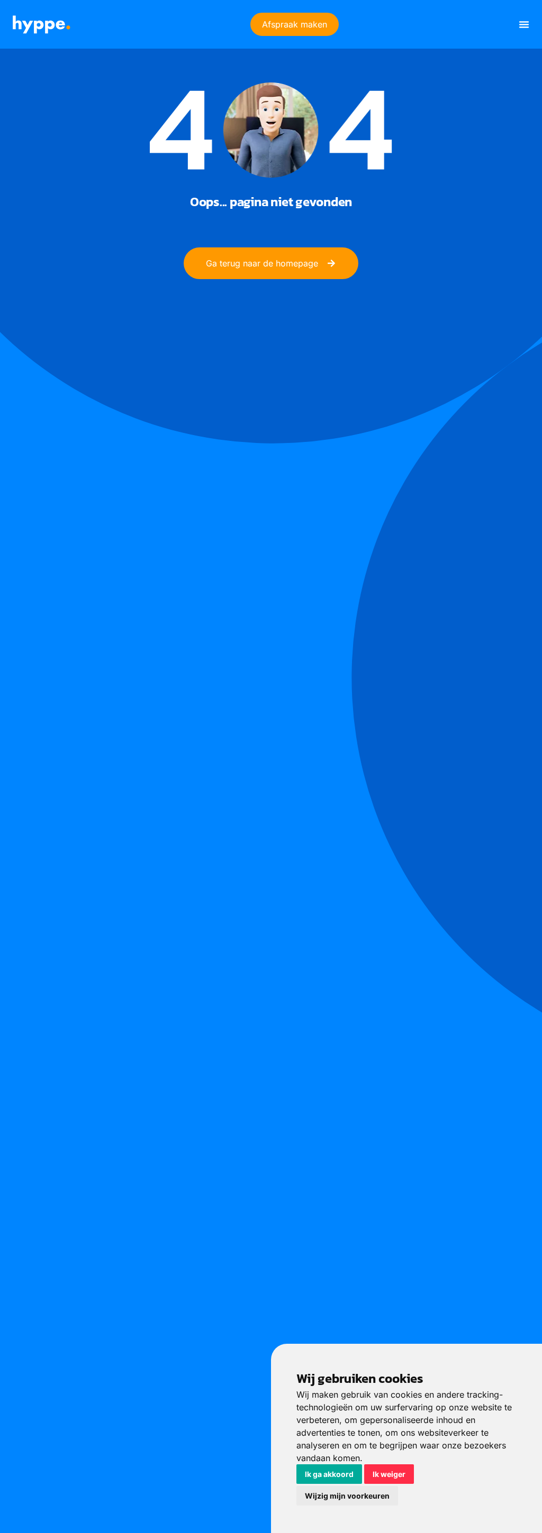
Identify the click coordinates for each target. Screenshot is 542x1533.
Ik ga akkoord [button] (329, 1474)
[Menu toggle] (524, 24)
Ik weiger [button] (389, 1474)
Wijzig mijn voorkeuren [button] (347, 1495)
